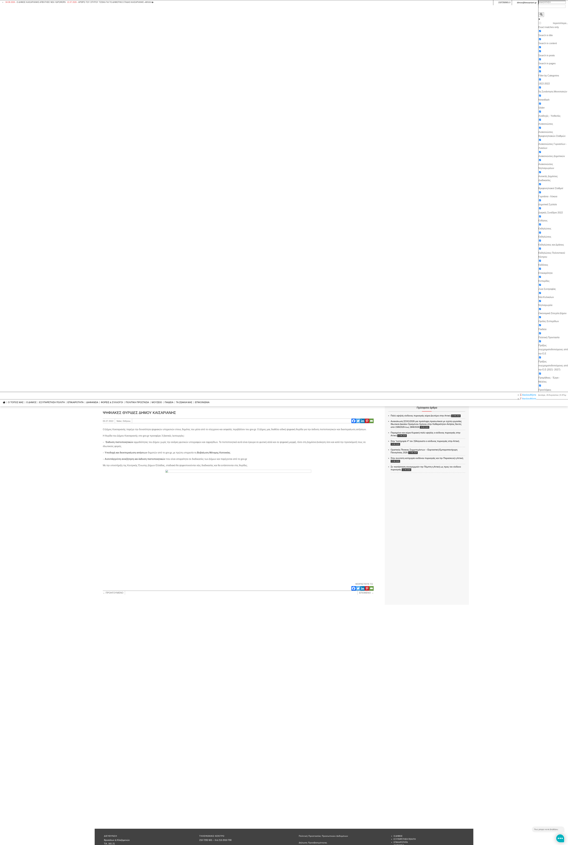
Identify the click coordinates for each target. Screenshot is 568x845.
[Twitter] (358, 421)
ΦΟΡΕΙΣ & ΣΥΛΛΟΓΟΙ (112, 402)
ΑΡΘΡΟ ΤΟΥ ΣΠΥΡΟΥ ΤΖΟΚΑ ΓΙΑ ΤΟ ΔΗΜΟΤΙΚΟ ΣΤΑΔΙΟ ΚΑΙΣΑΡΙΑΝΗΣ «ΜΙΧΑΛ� (110, 2)
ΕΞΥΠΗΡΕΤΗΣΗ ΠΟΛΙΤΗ (52, 402)
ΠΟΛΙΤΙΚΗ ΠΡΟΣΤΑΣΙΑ (137, 402)
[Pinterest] (367, 421)
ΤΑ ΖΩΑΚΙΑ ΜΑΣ (184, 402)
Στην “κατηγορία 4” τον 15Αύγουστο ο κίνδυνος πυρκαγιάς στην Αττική (425, 441)
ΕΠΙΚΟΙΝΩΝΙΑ (202, 402)
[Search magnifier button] (541, 14)
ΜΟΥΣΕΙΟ (157, 402)
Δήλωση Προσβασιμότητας (313, 842)
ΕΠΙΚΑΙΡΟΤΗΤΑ (75, 402)
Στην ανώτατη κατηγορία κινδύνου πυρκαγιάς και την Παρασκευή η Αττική (427, 458)
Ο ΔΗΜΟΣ (31, 402)
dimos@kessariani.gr (527, 2)
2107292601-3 (504, 2)
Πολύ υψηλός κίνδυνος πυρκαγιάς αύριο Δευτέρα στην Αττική (421, 415)
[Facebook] (353, 421)
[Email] (371, 421)
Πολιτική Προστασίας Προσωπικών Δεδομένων (323, 836)
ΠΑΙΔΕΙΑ (169, 402)
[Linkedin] (362, 421)
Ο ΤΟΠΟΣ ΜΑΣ (16, 402)
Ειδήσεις (127, 421)
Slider (119, 421)
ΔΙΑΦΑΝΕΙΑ (92, 402)
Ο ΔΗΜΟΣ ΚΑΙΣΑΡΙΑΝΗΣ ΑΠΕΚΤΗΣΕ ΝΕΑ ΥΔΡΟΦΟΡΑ (35, 2)
